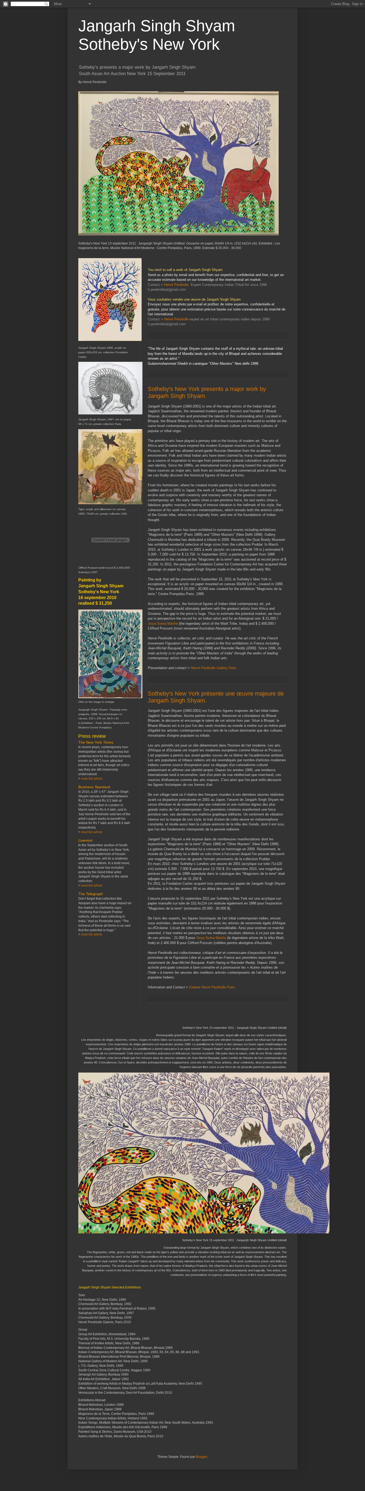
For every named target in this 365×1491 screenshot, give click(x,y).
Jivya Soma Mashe (163, 624)
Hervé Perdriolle (176, 285)
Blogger (201, 1457)
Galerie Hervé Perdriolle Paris (212, 987)
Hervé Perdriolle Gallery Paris (213, 668)
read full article (91, 779)
